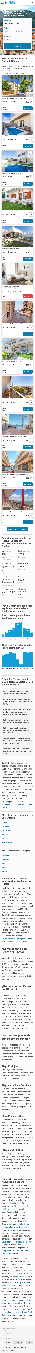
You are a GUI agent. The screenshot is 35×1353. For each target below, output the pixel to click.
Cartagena (5, 827)
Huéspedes (7, 36)
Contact (12, 1350)
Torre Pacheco (7, 842)
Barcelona (5, 859)
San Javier (5, 839)
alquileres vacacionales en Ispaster (17, 1242)
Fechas (6, 28)
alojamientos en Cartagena (13, 939)
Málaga (4, 871)
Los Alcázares (6, 831)
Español (18, 1342)
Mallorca (5, 867)
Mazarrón (5, 835)
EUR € (28, 1342)
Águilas (4, 823)
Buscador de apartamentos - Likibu (9, 2)
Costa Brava (6, 855)
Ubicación (7, 20)
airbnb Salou (20, 1276)
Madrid (4, 863)
